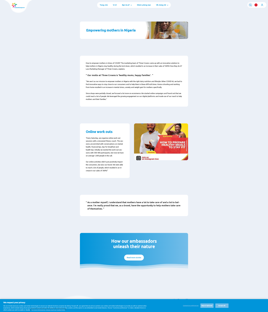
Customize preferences (191, 305)
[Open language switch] (256, 5)
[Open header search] (250, 5)
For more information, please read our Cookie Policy (48, 310)
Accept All (221, 305)
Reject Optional (207, 305)
